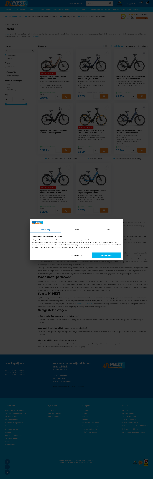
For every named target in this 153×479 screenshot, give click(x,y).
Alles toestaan (106, 255)
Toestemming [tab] (45, 230)
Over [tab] (107, 230)
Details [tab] (76, 230)
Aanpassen (75, 255)
